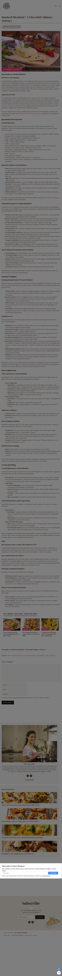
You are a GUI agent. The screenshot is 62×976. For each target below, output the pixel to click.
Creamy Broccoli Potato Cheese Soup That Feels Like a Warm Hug (48, 634)
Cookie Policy (28, 935)
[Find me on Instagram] (31, 776)
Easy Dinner (7, 70)
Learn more (29, 780)
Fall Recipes (16, 70)
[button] (56, 6)
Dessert (25, 629)
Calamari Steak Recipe (52, 198)
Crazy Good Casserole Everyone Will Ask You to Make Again (11, 634)
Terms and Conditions (17, 935)
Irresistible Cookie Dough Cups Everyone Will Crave (18, 854)
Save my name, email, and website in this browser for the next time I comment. (26, 698)
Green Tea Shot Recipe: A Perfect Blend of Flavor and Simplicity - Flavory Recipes (31, 655)
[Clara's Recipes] (6, 6)
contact (35, 935)
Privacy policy (6, 935)
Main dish (7, 629)
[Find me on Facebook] (28, 776)
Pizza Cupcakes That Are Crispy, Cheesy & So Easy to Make (31, 634)
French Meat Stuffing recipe (32, 113)
